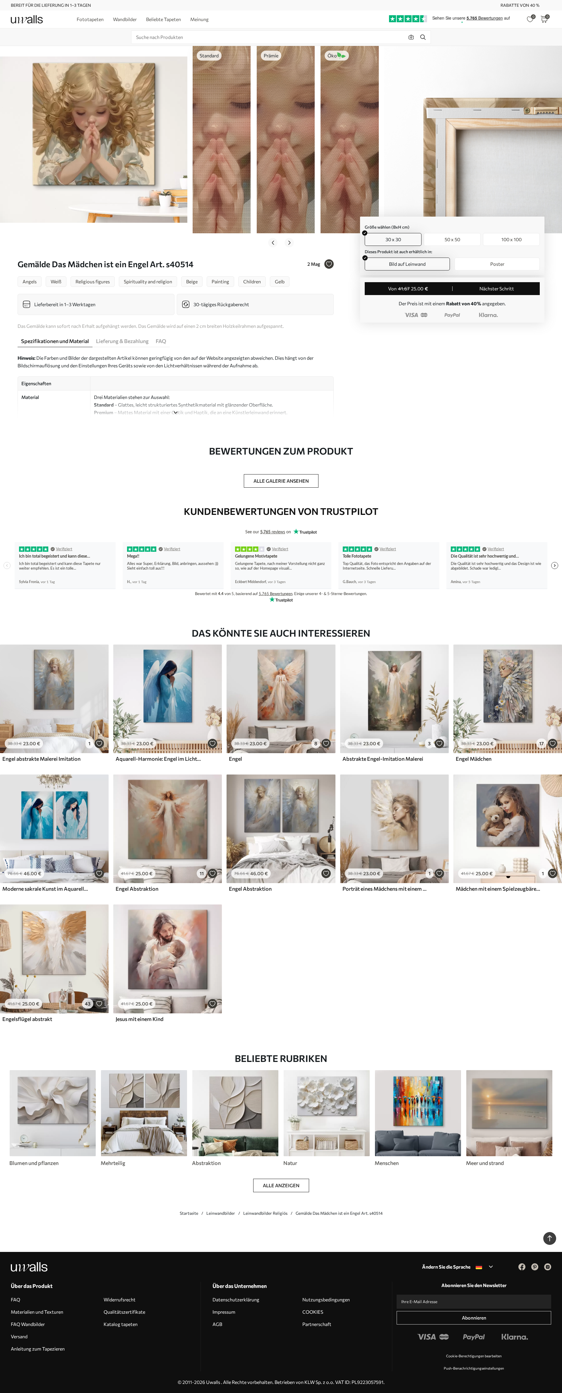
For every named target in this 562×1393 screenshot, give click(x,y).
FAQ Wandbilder (28, 1324)
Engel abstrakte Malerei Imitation (41, 758)
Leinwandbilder (220, 1213)
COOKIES (312, 1312)
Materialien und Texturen (37, 1312)
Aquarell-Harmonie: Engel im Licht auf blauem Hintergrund (158, 758)
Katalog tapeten (121, 1324)
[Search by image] (411, 37)
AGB (217, 1324)
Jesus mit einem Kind (139, 1019)
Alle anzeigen (281, 1185)
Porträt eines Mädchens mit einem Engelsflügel (385, 888)
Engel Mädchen (473, 758)
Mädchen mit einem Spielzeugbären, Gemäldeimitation (498, 888)
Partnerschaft (316, 1324)
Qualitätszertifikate (124, 1312)
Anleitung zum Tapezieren (38, 1348)
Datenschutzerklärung (236, 1299)
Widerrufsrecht (120, 1299)
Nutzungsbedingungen (326, 1299)
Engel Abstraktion (137, 888)
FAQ (15, 1299)
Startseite (189, 1213)
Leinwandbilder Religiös (265, 1213)
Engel (235, 758)
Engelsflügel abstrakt (27, 1019)
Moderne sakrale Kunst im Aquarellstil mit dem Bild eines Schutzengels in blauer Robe (45, 888)
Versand (19, 1336)
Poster (497, 264)
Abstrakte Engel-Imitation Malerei (382, 758)
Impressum (224, 1312)
